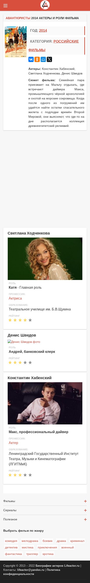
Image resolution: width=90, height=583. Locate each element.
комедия (11, 541)
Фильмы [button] (9, 501)
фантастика (13, 554)
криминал (77, 541)
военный (67, 547)
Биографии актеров (49, 565)
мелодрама (30, 541)
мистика (27, 547)
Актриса (15, 298)
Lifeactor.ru (72, 565)
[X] (49, 59)
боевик (47, 541)
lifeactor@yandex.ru (30, 569)
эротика (48, 554)
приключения (47, 547)
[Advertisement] (45, 178)
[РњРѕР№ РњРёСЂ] (43, 59)
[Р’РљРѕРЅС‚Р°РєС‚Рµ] (31, 59)
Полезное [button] (10, 519)
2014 (43, 30)
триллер (32, 554)
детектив (11, 547)
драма (61, 541)
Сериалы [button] (9, 510)
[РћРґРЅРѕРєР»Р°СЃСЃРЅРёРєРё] (37, 59)
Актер (13, 443)
